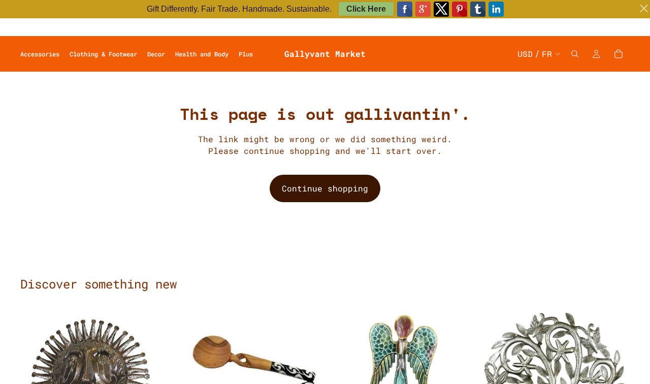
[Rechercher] (575, 54)
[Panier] (618, 54)
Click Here (366, 9)
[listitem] (246, 54)
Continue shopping (325, 188)
